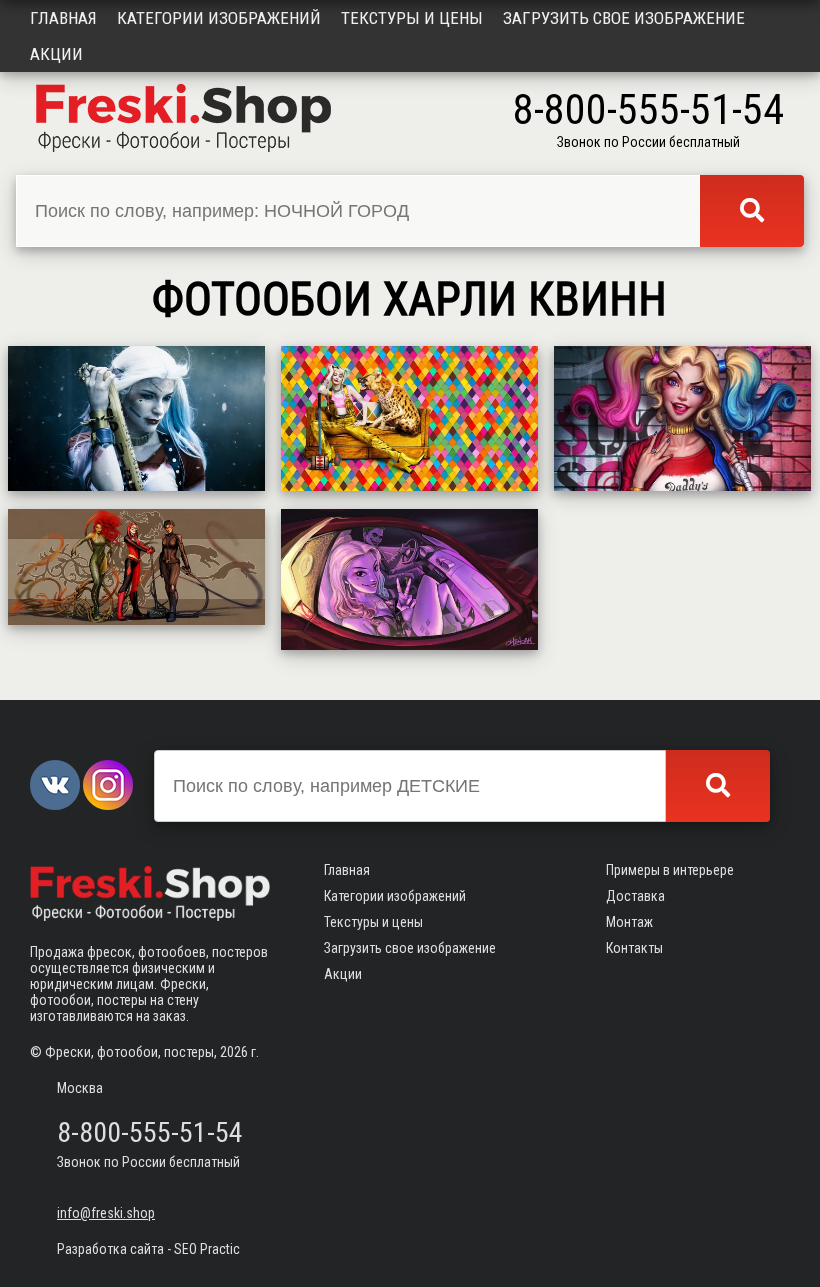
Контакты (634, 948)
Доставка (635, 896)
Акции (56, 54)
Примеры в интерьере (670, 870)
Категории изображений (219, 18)
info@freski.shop (106, 1213)
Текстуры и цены (412, 18)
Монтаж (629, 922)
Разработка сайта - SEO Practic (148, 1249)
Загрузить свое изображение (624, 18)
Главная (63, 18)
